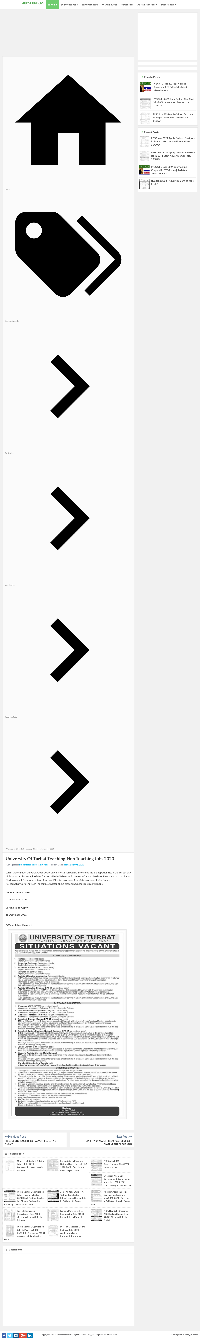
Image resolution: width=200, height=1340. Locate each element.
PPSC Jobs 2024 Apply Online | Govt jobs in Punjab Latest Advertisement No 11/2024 (173, 117)
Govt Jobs (43, 864)
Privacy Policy (184, 1334)
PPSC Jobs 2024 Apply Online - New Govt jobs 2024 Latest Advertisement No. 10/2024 (173, 102)
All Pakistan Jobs (147, 4)
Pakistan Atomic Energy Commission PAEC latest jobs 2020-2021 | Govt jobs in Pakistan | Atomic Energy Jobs (110, 1198)
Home (53, 4)
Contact (194, 1334)
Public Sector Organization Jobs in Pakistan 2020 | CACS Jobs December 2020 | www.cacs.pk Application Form (24, 1233)
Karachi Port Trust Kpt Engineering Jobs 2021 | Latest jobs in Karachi (72, 1214)
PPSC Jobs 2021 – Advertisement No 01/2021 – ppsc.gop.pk (117, 1164)
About (174, 1334)
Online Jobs (110, 4)
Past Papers (168, 4)
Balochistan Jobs (28, 864)
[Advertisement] (68, 34)
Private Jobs (71, 4)
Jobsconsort (111, 1334)
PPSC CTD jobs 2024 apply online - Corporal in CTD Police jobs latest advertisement (170, 87)
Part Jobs (128, 4)
